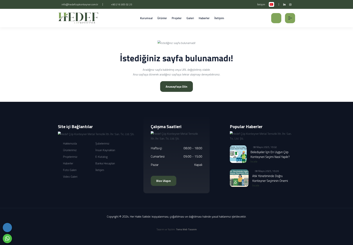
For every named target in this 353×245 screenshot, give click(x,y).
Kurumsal (146, 18)
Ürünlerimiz (69, 150)
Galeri (190, 18)
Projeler (177, 18)
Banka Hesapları (105, 163)
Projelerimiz (69, 156)
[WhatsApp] (7, 238)
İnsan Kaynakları (105, 150)
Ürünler (162, 18)
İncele (254, 161)
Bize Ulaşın (163, 181)
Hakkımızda (69, 143)
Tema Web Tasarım (186, 229)
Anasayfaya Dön (176, 86)
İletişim (261, 4)
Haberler (204, 18)
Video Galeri (69, 176)
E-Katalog (101, 156)
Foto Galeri (69, 170)
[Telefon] (7, 227)
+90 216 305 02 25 (121, 4)
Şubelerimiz (102, 143)
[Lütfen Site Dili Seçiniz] (271, 4)
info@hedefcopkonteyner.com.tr (79, 4)
